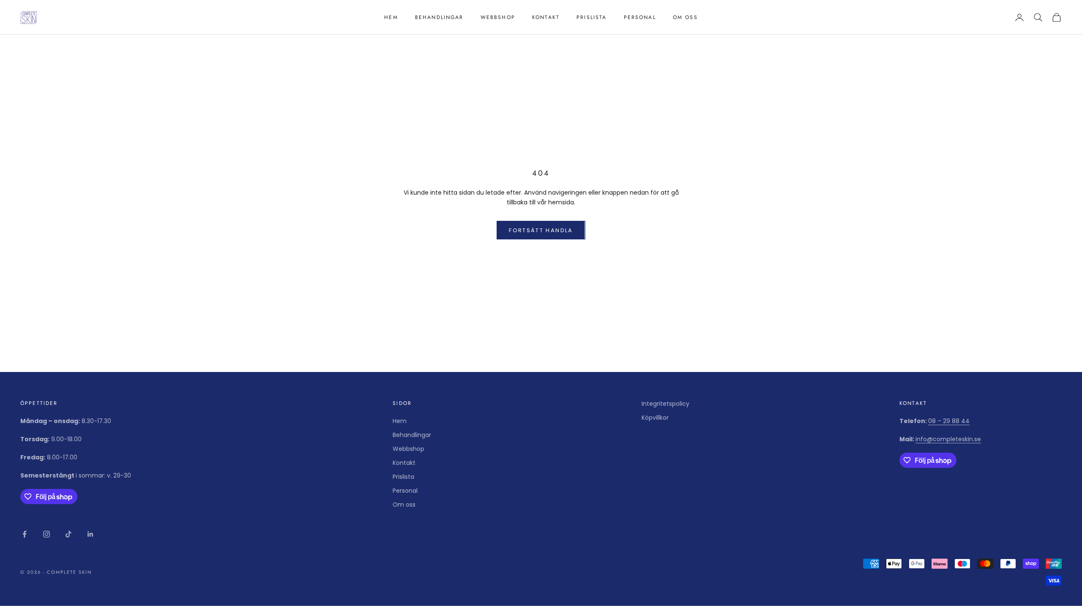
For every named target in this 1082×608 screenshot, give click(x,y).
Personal (640, 17)
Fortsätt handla (541, 230)
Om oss (685, 17)
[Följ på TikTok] (68, 534)
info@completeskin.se (948, 439)
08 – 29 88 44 (949, 421)
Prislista (592, 17)
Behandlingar (439, 17)
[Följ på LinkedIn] (90, 534)
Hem (391, 17)
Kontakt (546, 17)
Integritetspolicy (665, 403)
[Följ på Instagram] (46, 534)
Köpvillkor (655, 417)
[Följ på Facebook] (24, 534)
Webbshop (498, 17)
